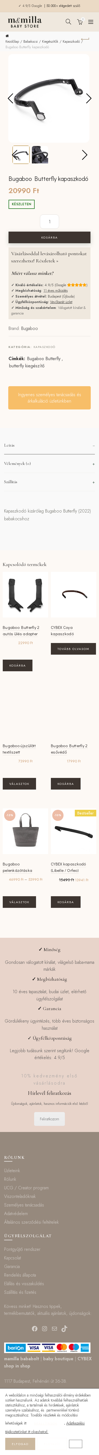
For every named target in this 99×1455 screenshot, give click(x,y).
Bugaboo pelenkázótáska (17, 867)
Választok (19, 784)
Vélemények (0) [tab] (17, 463)
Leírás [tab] (9, 445)
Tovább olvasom (73, 649)
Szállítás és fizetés (20, 1292)
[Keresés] (68, 21)
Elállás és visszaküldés (24, 1283)
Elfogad (20, 1444)
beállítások (45, 1423)
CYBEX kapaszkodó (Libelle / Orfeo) (68, 867)
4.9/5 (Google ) (66, 285)
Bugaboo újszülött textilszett (19, 749)
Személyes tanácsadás (24, 1205)
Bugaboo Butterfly (44, 359)
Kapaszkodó (71, 41)
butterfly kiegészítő (27, 366)
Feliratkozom (49, 1119)
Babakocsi (30, 41)
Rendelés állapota (20, 1275)
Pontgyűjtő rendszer (22, 1249)
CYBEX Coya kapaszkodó (62, 630)
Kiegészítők (50, 41)
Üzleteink (12, 1170)
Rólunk (10, 1179)
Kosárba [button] (17, 665)
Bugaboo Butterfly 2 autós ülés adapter (21, 630)
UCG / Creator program (26, 1188)
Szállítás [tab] (10, 481)
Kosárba (49, 237)
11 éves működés (55, 290)
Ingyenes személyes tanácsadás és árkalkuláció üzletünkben (49, 397)
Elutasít (52, 1444)
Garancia (12, 1266)
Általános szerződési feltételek (31, 1222)
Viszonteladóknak (20, 1196)
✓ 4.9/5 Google (30, 5)
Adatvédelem (16, 1213)
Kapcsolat (12, 1258)
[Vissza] (85, 38)
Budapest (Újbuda (61, 296)
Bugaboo (29, 328)
